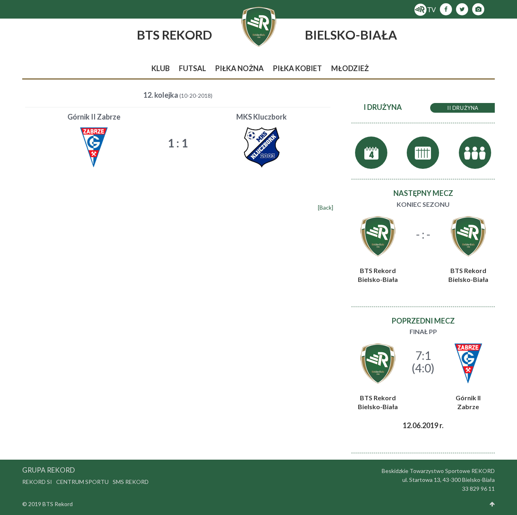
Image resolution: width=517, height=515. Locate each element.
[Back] (325, 207)
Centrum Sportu (82, 481)
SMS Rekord (131, 481)
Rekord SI (37, 481)
